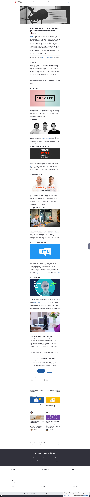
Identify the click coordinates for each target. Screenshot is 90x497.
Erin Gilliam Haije (35, 412)
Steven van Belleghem (37, 302)
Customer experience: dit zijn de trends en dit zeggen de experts (41, 436)
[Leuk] (43, 379)
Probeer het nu (49, 370)
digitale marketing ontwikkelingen (51, 232)
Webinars (42, 478)
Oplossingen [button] (33, 1)
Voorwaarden (21, 493)
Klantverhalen (43, 474)
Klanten (39, 1)
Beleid (25, 493)
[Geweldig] (47, 379)
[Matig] (36, 379)
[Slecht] (32, 379)
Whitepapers (43, 476)
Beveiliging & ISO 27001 (31, 493)
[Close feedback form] (88, 470)
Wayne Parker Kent (46, 138)
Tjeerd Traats (35, 429)
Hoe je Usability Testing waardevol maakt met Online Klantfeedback (42, 440)
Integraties (13, 480)
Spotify (42, 57)
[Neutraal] (39, 379)
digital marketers (34, 25)
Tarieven (43, 1)
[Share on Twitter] (57, 387)
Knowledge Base (43, 482)
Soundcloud (49, 57)
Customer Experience (48, 350)
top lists (44, 25)
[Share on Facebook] (56, 387)
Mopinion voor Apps (14, 474)
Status (42, 488)
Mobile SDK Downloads (14, 484)
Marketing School (51, 199)
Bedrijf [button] (48, 1)
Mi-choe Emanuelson (36, 32)
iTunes (45, 57)
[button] (47, 493)
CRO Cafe (44, 111)
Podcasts (32, 36)
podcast (39, 25)
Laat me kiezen (66, 495)
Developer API (43, 484)
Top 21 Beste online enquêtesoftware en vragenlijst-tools (40, 438)
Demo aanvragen (71, 1)
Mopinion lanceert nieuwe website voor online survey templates (41, 444)
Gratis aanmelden (63, 1)
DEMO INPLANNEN (41, 370)
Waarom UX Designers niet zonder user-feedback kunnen (40, 442)
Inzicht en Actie (13, 478)
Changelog (43, 486)
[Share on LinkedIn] (59, 387)
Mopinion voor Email (14, 476)
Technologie (13, 482)
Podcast (42, 480)
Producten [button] (27, 1)
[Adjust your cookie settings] (1, 496)
